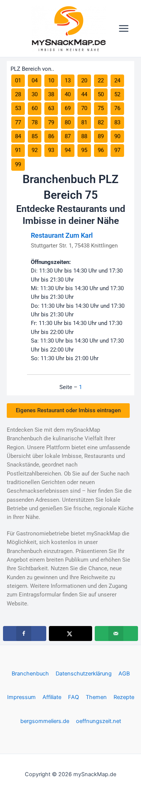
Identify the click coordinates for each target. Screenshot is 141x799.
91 (18, 150)
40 (68, 94)
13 (68, 80)
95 (84, 150)
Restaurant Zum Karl (62, 235)
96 (101, 150)
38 (51, 94)
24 (117, 80)
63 (51, 108)
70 (84, 108)
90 (117, 136)
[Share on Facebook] (24, 633)
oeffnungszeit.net (98, 721)
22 (101, 80)
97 (117, 150)
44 (84, 94)
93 (51, 150)
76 (117, 108)
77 (18, 122)
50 (101, 94)
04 (35, 80)
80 (68, 122)
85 (35, 136)
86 (51, 136)
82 (101, 122)
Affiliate (51, 697)
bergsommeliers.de (44, 721)
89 (101, 136)
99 (18, 164)
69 (68, 108)
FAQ (73, 697)
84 (18, 136)
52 (117, 94)
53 (18, 108)
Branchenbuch (30, 673)
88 (84, 136)
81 (84, 122)
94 (68, 150)
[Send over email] (116, 633)
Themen (96, 697)
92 (35, 150)
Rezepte (124, 697)
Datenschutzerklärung (84, 673)
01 (18, 80)
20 (84, 80)
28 (18, 94)
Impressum (21, 697)
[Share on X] (70, 633)
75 (101, 108)
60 (35, 108)
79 (51, 122)
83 (117, 122)
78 (35, 122)
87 (68, 136)
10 (51, 80)
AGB (124, 673)
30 (35, 94)
